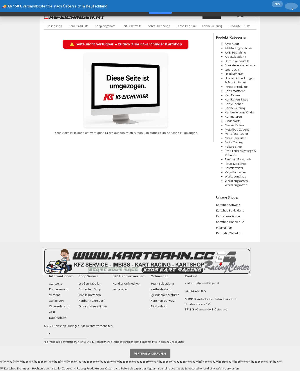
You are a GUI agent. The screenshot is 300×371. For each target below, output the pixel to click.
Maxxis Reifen (234, 125)
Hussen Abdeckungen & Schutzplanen (239, 80)
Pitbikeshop (224, 227)
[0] (250, 17)
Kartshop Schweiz (228, 205)
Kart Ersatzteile (132, 26)
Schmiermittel (234, 168)
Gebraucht (232, 70)
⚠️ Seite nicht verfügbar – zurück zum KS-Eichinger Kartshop (126, 44)
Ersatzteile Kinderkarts (240, 65)
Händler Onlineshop (126, 283)
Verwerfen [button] (232, 368)
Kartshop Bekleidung (230, 210)
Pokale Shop (233, 147)
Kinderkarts (232, 121)
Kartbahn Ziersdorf (229, 233)
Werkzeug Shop (235, 176)
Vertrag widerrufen (150, 353)
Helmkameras (234, 74)
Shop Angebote (105, 26)
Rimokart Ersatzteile (238, 159)
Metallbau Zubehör (238, 129)
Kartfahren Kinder (228, 216)
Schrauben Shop (159, 26)
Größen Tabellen (90, 283)
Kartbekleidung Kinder (240, 112)
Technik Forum (186, 26)
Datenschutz (57, 318)
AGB (52, 312)
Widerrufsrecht (59, 306)
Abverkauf (232, 44)
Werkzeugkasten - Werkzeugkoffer (237, 183)
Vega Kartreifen (235, 172)
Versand (55, 295)
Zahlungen (56, 301)
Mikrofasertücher (236, 134)
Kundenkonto (58, 289)
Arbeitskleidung (235, 57)
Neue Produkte (79, 26)
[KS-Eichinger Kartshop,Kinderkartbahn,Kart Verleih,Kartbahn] (75, 17)
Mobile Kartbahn (90, 295)
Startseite (55, 283)
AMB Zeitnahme (235, 52)
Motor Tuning (233, 142)
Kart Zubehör (234, 104)
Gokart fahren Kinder (93, 306)
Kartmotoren (233, 116)
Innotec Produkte (236, 87)
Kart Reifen (232, 95)
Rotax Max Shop (236, 164)
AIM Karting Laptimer (238, 48)
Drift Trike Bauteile (237, 61)
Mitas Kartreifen (235, 138)
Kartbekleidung (212, 26)
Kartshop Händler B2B (231, 222)
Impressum (120, 289)
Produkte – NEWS (240, 26)
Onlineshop (54, 26)
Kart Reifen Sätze (236, 99)
